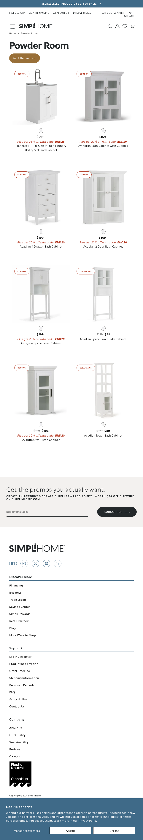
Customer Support (112, 12)
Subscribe (113, 511)
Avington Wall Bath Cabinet (41, 439)
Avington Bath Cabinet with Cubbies (103, 145)
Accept (70, 830)
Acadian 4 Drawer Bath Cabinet (41, 246)
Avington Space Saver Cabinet (41, 343)
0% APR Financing (39, 12)
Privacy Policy (88, 820)
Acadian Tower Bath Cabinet (103, 435)
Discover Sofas (82, 12)
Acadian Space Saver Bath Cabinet (103, 339)
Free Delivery (17, 12)
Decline (114, 830)
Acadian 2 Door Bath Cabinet (103, 246)
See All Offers (61, 12)
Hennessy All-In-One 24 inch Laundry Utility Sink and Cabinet (41, 147)
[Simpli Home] (36, 25)
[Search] (110, 26)
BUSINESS (128, 15)
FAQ (130, 12)
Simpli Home (35, 795)
